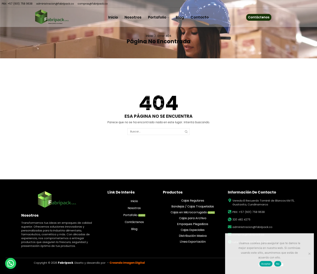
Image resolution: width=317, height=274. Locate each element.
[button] (10, 263)
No (278, 263)
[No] (309, 253)
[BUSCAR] (186, 131)
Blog (180, 17)
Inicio (113, 17)
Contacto (200, 17)
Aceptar (266, 263)
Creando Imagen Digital (127, 263)
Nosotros (133, 17)
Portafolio (157, 17)
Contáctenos (258, 17)
